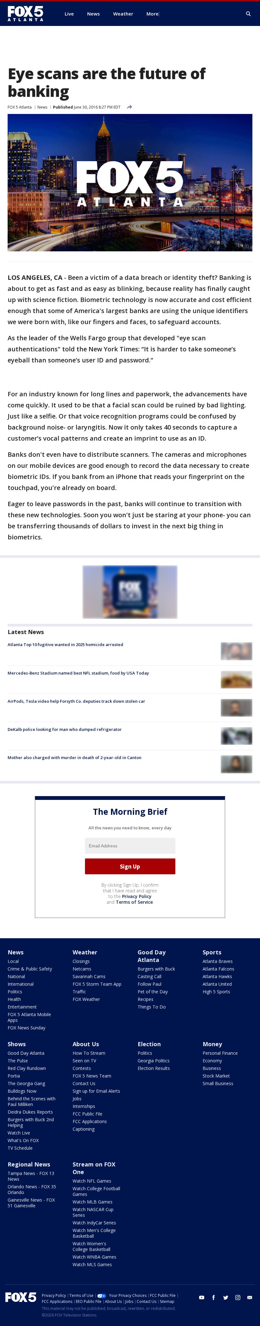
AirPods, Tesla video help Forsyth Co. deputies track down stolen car (76, 701)
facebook (214, 1297)
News (42, 107)
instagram (238, 1297)
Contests (82, 1068)
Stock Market (216, 1076)
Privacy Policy (137, 896)
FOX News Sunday (26, 1028)
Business (212, 1068)
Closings (81, 961)
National (16, 976)
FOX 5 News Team (92, 1076)
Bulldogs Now (22, 1091)
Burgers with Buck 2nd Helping (31, 1122)
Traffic (79, 992)
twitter (226, 1297)
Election (149, 1044)
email (250, 1297)
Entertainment (22, 1007)
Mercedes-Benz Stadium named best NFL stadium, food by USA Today (78, 673)
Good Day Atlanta (152, 956)
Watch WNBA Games (94, 1257)
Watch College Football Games (96, 1191)
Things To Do (152, 1007)
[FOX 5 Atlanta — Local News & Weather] (28, 13)
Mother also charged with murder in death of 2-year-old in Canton (74, 757)
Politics (15, 992)
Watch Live (19, 1133)
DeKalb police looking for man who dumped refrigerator (65, 729)
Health (14, 999)
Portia (14, 1076)
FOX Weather (86, 999)
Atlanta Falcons (218, 969)
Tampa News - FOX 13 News (31, 1176)
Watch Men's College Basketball (94, 1233)
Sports (212, 952)
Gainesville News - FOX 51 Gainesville (31, 1203)
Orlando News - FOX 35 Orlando (32, 1189)
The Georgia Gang (26, 1083)
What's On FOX (23, 1140)
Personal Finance (220, 1053)
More (152, 13)
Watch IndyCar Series (94, 1223)
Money (212, 1044)
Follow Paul (149, 984)
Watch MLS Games (92, 1264)
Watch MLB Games (93, 1202)
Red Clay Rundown (27, 1068)
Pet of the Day (153, 992)
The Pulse (18, 1061)
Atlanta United (217, 984)
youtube (202, 1297)
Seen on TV (84, 1061)
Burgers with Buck (156, 969)
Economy (212, 1061)
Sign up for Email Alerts (96, 1091)
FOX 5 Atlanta (20, 107)
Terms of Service (134, 902)
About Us (86, 1044)
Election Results (154, 1068)
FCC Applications (90, 1121)
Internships (84, 1106)
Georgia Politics (154, 1061)
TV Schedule (20, 1148)
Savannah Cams (89, 976)
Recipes (145, 999)
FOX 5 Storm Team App (97, 984)
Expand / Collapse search (248, 14)
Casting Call (149, 976)
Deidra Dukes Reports (30, 1112)
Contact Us (84, 1083)
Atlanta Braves (218, 961)
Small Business (218, 1083)
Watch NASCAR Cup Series (93, 1212)
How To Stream (89, 1053)
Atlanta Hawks (217, 976)
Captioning (83, 1129)
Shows (17, 1044)
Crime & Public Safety (30, 969)
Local (13, 961)
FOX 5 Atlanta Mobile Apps (29, 1017)
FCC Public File (87, 1114)
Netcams (82, 969)
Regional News (29, 1164)
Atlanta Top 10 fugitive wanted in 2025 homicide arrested (65, 644)
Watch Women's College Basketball (91, 1246)
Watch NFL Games (92, 1181)
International (21, 984)
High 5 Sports (216, 992)
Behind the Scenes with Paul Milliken (31, 1101)
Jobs (77, 1099)
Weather (85, 952)
